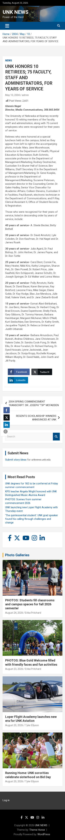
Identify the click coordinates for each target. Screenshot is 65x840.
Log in (6, 800)
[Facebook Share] (6, 410)
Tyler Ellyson (32, 725)
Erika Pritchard (33, 612)
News (8, 60)
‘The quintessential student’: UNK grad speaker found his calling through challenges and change (31, 519)
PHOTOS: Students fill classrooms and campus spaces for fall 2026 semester (29, 604)
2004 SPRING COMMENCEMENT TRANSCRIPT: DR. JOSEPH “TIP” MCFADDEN (34, 403)
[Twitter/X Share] (6, 417)
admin (25, 95)
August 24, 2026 (14, 612)
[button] (5, 431)
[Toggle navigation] (7, 26)
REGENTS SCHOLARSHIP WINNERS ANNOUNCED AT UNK (36, 417)
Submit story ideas (16, 459)
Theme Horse (37, 829)
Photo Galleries (17, 555)
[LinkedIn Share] (6, 425)
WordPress (43, 834)
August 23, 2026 (14, 669)
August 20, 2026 (14, 725)
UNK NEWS (15, 12)
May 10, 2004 (12, 95)
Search (56, 436)
